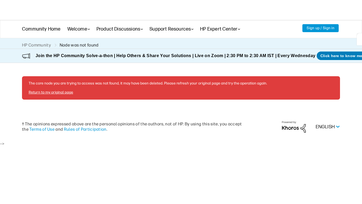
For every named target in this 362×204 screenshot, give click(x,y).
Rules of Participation (85, 129)
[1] (359, 39)
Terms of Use (42, 129)
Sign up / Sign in (320, 28)
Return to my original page (51, 92)
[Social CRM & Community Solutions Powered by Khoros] (294, 126)
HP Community (36, 45)
